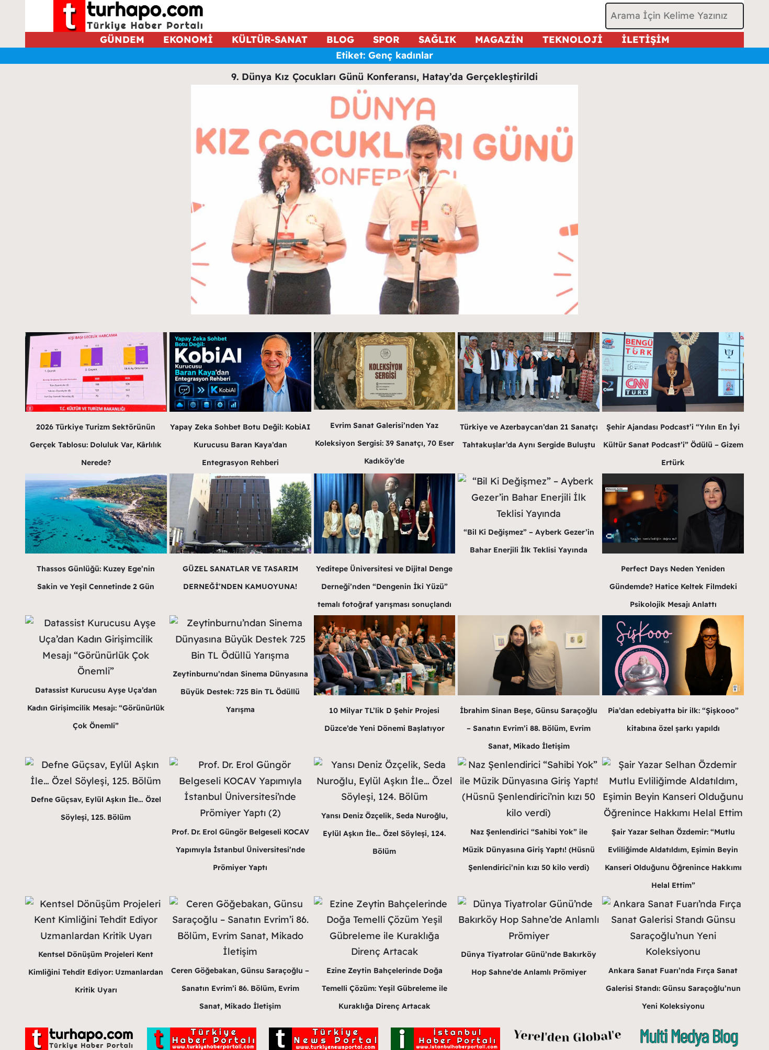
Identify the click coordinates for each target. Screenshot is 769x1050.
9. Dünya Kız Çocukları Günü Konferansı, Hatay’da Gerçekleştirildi (384, 77)
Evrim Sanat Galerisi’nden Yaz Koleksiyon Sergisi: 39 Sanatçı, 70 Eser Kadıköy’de (384, 443)
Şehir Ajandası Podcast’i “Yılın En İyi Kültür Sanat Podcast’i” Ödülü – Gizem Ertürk (673, 444)
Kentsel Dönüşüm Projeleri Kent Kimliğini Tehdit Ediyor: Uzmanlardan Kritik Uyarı (95, 972)
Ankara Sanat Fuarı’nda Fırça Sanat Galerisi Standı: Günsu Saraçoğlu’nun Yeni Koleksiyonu (673, 988)
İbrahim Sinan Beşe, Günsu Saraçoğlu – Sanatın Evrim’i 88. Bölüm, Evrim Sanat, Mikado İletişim (528, 728)
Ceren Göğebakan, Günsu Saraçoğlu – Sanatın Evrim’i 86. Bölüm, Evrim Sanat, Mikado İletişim (240, 988)
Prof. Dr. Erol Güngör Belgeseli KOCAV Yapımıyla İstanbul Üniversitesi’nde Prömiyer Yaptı (240, 849)
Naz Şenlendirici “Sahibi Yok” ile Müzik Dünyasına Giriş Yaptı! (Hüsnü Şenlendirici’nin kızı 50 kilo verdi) (528, 849)
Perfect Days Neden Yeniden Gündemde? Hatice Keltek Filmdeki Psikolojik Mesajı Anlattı (673, 586)
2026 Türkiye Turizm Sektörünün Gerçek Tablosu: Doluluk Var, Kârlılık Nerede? (96, 444)
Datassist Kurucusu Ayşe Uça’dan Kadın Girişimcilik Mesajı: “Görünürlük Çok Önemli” (96, 707)
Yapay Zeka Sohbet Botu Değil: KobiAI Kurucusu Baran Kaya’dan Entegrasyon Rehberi (240, 444)
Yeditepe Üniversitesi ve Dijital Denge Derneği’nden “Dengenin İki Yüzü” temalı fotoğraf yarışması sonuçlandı (384, 586)
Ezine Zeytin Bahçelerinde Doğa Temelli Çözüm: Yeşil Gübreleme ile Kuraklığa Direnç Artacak (384, 988)
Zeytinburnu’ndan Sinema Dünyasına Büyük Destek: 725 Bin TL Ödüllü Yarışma (240, 691)
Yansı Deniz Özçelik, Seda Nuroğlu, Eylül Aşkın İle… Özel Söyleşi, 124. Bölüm (384, 833)
